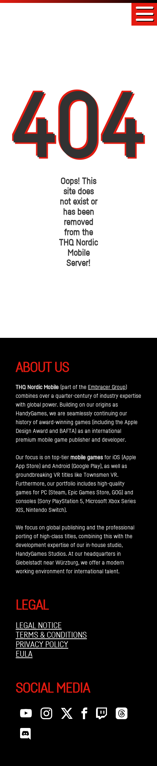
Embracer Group (107, 386)
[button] (144, 14)
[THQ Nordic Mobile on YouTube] (26, 715)
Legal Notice (39, 625)
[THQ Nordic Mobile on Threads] (121, 715)
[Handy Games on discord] (25, 736)
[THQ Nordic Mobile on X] (67, 715)
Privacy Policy (42, 644)
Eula (24, 654)
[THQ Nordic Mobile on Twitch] (101, 715)
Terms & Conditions (51, 634)
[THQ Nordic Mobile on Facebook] (84, 715)
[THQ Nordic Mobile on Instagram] (46, 715)
